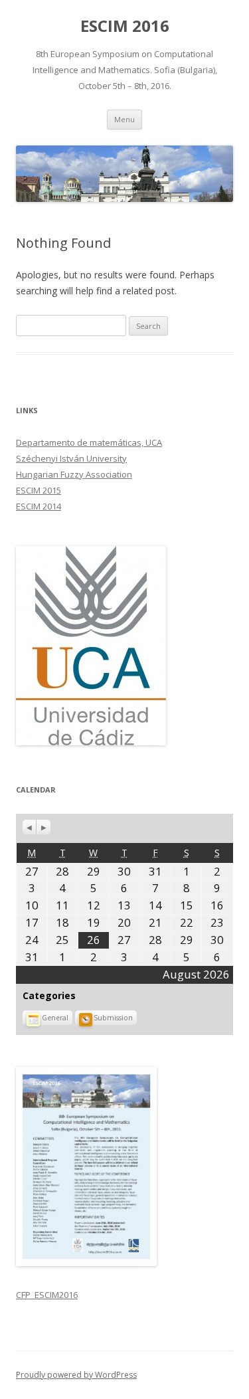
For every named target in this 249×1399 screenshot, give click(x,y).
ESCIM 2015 (38, 490)
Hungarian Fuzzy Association (74, 474)
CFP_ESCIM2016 (47, 1295)
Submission (113, 1017)
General (55, 1017)
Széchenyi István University (71, 458)
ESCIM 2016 (124, 26)
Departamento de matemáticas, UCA (89, 442)
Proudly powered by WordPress (76, 1374)
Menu (124, 119)
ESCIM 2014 (38, 506)
